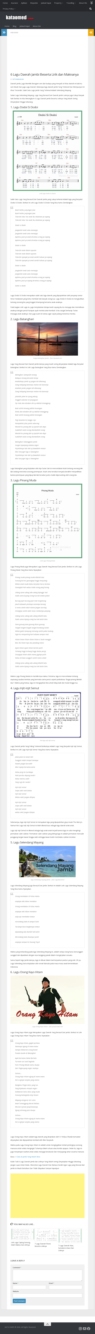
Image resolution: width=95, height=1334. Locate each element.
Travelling (70, 3)
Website (16, 1291)
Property (58, 3)
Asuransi (14, 3)
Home (5, 3)
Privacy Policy (8, 9)
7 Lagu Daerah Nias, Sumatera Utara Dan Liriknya (66, 1248)
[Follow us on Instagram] (80, 1328)
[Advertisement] (47, 55)
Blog (14, 26)
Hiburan (14, 32)
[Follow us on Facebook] (88, 1328)
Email (51, 1283)
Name (15, 1283)
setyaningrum (18, 79)
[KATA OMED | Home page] (19, 17)
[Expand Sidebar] (4, 32)
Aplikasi (24, 3)
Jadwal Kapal (46, 3)
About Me (83, 3)
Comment (17, 1267)
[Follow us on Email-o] (84, 1328)
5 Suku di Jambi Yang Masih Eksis (28, 1157)
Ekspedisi (34, 3)
